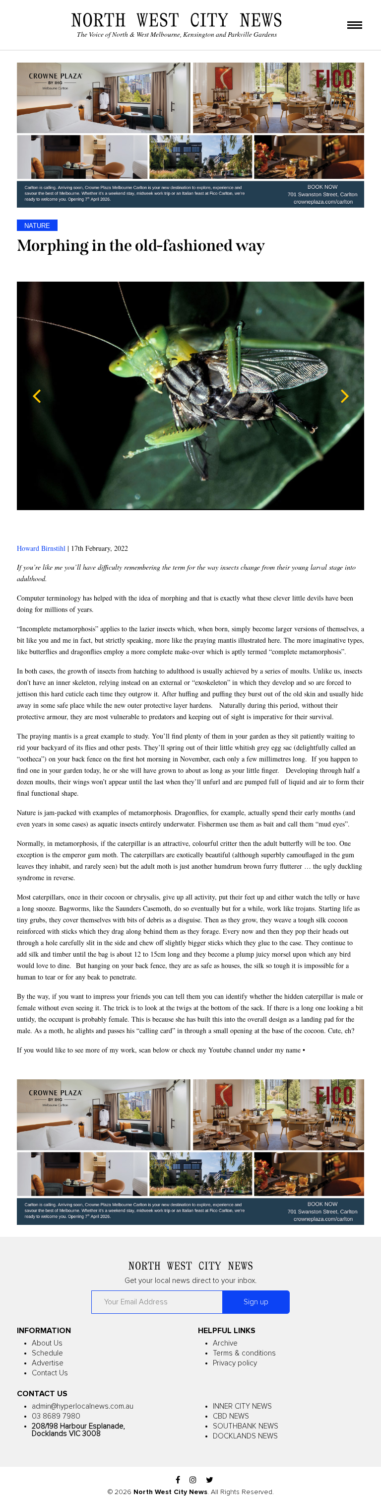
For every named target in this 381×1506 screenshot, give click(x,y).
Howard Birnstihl (41, 548)
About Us (47, 1343)
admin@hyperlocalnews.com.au (82, 1406)
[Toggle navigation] (355, 26)
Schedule (47, 1353)
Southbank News (245, 1426)
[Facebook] (178, 1480)
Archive (225, 1343)
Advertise (48, 1363)
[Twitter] (209, 1480)
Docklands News (245, 1436)
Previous (37, 396)
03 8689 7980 (56, 1416)
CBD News (231, 1416)
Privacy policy (235, 1363)
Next (344, 396)
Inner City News (242, 1406)
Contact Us (50, 1373)
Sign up (256, 1302)
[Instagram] (193, 1480)
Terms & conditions (244, 1353)
